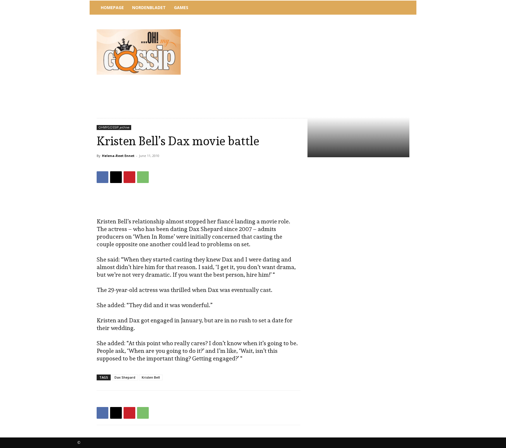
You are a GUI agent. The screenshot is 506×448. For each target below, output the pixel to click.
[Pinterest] (129, 177)
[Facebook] (102, 177)
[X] (116, 177)
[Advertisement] (301, 31)
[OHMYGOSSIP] (139, 52)
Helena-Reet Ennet (118, 155)
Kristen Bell (151, 377)
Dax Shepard (124, 377)
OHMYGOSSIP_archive (113, 127)
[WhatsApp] (143, 177)
